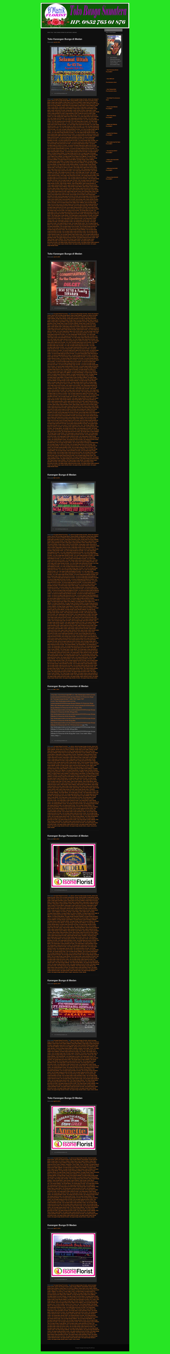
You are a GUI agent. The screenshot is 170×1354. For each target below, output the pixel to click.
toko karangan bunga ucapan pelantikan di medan (68, 450)
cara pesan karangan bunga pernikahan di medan (63, 593)
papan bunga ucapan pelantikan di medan (85, 627)
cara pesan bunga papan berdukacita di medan (63, 577)
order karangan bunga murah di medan (77, 178)
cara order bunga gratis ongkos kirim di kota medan (64, 116)
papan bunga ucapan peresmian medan (62, 787)
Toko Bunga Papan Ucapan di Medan (89, 431)
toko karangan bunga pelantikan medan (61, 228)
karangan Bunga (79, 1291)
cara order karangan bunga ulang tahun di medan (63, 131)
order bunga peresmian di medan (66, 172)
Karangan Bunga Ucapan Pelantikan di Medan (75, 161)
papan (68, 781)
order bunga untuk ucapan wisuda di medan (83, 617)
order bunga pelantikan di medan (82, 614)
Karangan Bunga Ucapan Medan (55, 161)
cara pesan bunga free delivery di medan (85, 134)
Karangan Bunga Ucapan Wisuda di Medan (68, 164)
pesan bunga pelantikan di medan (59, 197)
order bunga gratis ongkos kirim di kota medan (85, 167)
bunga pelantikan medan (71, 113)
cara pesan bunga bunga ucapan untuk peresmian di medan (72, 133)
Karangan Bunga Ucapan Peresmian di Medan (72, 162)
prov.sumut (64, 425)
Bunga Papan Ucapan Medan (58, 321)
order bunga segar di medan (82, 172)
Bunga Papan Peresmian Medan (70, 105)
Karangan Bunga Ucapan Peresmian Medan (64, 776)
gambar (70, 911)
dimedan (60, 368)
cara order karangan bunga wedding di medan (70, 569)
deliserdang (54, 368)
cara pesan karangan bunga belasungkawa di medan (64, 590)
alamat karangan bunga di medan (79, 99)
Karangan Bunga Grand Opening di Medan (82, 1166)
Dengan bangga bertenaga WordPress (85, 1348)
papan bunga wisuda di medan (59, 191)
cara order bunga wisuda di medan (69, 565)
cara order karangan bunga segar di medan (72, 568)
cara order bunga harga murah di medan (88, 116)
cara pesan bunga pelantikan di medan (61, 355)
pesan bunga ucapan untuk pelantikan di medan (63, 199)
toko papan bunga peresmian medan (86, 237)
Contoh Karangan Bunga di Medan (89, 762)
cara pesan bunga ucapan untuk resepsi (68, 585)
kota (74, 779)
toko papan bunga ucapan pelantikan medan (69, 240)
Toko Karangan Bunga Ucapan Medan (87, 662)
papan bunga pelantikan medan (59, 185)
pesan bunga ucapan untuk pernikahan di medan (63, 638)
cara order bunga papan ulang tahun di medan (69, 554)
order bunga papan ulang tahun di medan (61, 170)
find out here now (77, 725)
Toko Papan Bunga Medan (66, 457)
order (80, 779)
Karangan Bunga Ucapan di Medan (85, 159)
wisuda (53, 827)
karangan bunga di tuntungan (88, 153)
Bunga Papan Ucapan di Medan (86, 105)
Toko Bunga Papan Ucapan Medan (60, 215)
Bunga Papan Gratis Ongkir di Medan (76, 538)
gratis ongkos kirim (84, 911)
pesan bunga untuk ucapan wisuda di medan (87, 199)
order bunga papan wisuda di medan (81, 170)
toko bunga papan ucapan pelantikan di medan (80, 215)
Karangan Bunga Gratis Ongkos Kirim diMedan (75, 156)
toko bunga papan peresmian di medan (61, 647)
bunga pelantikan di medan (58, 113)
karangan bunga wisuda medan (55, 612)
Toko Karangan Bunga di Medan (64, 39)
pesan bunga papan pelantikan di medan (68, 633)
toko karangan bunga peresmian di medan (82, 228)
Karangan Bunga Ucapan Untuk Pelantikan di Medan (64, 1174)
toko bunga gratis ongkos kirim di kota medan (87, 209)
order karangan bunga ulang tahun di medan (82, 620)
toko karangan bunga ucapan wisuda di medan (68, 454)
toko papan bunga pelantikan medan (76, 818)
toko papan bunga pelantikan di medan (79, 236)
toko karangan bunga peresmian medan (83, 808)
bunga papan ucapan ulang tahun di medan (62, 325)
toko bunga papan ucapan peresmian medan (58, 652)
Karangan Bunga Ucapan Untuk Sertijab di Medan (81, 1298)
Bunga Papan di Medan (57, 102)
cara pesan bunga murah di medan (68, 352)
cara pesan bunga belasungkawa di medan (84, 574)
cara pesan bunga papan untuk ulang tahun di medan (71, 139)
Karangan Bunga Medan (78, 372)
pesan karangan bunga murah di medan (69, 204)
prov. (59, 425)
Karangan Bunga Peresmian (60, 99)
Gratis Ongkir (89, 765)
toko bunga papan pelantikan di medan (67, 212)
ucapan (88, 826)
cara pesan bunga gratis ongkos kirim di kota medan (76, 350)
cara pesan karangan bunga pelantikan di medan (68, 363)
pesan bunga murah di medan (77, 194)
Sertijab (62, 1304)
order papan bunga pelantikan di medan (82, 182)
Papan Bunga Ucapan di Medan (59, 186)
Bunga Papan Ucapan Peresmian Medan (83, 108)
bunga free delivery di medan (86, 100)
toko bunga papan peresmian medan (74, 213)
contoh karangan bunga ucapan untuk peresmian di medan (62, 764)
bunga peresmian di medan (85, 113)
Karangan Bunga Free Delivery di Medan (57, 155)
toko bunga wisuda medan (78, 223)
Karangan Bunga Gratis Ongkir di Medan (78, 155)
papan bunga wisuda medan (74, 191)
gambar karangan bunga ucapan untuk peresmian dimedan (71, 765)
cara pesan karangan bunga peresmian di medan (82, 148)
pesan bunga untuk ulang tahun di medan (57, 201)
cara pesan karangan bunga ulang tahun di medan (80, 150)
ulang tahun (94, 826)
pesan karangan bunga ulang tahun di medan (62, 643)
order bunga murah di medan (73, 169)
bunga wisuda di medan (63, 115)
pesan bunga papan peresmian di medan (68, 196)
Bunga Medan (50, 317)
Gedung (80, 1048)
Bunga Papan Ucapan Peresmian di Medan (62, 108)
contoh (53, 911)
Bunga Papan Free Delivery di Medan (72, 102)
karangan (67, 368)
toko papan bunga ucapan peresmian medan (69, 242)
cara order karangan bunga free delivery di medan (69, 126)
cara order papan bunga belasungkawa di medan (68, 571)
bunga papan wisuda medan (54, 328)
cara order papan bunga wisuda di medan (84, 132)
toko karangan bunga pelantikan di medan (81, 659)
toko (82, 425)
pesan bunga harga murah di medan (60, 194)
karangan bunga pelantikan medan (79, 158)
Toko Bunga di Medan (88, 425)
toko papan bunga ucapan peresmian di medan (86, 674)
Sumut (94, 791)
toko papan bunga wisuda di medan (81, 244)
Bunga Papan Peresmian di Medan (60, 320)
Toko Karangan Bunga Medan (63, 659)
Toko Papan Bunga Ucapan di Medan (56, 460)
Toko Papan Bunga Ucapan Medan (72, 239)
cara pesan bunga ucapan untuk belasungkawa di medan (65, 584)
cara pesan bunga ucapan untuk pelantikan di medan (72, 356)
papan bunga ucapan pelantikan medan (62, 188)
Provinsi (69, 425)
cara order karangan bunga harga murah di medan (72, 127)
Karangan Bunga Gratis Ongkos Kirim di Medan (84, 371)
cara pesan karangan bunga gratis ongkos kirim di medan (82, 145)
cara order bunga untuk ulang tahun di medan (78, 124)
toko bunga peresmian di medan (81, 221)
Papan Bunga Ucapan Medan (75, 186)
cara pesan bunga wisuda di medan (80, 143)
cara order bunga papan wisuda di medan (72, 120)
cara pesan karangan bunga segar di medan (69, 364)
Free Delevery (60, 1291)
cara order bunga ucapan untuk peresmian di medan (78, 123)
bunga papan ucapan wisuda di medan (75, 110)
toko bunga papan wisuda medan (81, 220)
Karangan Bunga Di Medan (62, 1225)
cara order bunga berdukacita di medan (74, 550)
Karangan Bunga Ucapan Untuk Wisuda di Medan (69, 1175)
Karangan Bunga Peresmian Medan (67, 159)
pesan (55, 791)
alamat (72, 746)
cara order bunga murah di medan (56, 118)
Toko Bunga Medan (57, 428)
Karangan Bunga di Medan (58, 153)
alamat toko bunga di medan (62, 1042)
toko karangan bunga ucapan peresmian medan (74, 232)
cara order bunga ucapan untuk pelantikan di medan (73, 558)
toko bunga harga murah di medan (56, 210)
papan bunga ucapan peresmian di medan (83, 188)
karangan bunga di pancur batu (73, 153)
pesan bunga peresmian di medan (77, 197)
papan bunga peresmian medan (86, 625)
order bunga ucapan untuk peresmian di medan (77, 174)
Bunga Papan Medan (56, 104)
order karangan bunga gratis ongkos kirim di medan (81, 177)
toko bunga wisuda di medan (64, 223)
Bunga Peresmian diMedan (66, 1046)
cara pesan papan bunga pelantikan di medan (67, 366)
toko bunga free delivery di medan (66, 209)
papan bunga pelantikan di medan (84, 624)
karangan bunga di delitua (76, 368)
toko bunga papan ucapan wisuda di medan (72, 218)
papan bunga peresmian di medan (76, 185)
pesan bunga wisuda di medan (76, 201)
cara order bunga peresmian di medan (61, 121)
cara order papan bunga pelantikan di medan (62, 132)
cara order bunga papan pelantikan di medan (76, 118)
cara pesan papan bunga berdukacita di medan (63, 596)
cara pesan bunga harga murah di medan (82, 135)
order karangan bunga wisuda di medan (61, 182)
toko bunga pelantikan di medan (55, 655)
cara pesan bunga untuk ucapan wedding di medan (71, 587)
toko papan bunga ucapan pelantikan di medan (74, 821)
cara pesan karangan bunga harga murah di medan (60, 147)
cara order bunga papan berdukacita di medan (71, 552)
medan (77, 779)
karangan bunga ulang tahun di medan (60, 166)
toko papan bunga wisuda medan (89, 678)
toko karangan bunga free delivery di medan (62, 225)
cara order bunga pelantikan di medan (83, 555)
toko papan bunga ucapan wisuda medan (61, 244)
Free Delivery (85, 764)
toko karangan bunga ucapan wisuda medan (71, 234)
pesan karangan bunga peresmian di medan (62, 205)
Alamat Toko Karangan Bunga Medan (60, 100)
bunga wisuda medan (74, 115)
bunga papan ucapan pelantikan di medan (69, 107)
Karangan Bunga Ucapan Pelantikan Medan (58, 608)
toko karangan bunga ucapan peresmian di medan (69, 452)
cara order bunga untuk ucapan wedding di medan (81, 561)
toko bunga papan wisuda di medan (64, 220)
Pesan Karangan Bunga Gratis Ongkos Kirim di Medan (70, 202)
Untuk (48, 827)
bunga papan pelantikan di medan (70, 104)
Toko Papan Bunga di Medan (90, 668)
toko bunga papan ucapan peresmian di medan (76, 217)
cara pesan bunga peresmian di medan (68, 140)
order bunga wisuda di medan (88, 175)
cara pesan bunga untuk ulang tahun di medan (59, 143)
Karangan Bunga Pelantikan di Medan (60, 158)
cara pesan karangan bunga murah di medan (85, 147)
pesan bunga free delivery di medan (67, 193)
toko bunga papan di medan (87, 210)
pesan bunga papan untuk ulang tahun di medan (63, 635)
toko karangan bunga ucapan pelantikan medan (74, 231)
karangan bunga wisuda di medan (79, 166)
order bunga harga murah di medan (56, 169)
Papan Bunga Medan (77, 183)
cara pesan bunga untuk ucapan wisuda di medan (84, 142)
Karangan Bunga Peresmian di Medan (60, 604)
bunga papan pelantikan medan (87, 104)
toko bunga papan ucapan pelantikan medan (62, 651)
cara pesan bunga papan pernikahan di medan (82, 579)
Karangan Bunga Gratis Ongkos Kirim (87, 1293)
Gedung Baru (69, 1164)
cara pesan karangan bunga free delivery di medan (64, 360)
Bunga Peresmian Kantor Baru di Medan (84, 1046)
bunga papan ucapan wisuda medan (80, 546)
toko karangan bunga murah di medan (69, 226)
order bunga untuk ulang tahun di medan (70, 175)
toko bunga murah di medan (72, 210)
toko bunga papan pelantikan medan (87, 212)
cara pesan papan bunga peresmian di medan (76, 151)
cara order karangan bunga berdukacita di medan (72, 566)
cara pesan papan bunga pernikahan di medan (82, 598)
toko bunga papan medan (57, 646)
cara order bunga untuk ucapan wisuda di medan (59, 339)
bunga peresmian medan (57, 329)
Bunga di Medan (75, 100)
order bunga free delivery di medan (64, 167)
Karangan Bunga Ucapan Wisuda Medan (57, 778)
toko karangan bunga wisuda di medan (65, 455)
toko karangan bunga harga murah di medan (85, 225)
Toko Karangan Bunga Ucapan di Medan (76, 229)
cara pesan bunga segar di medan (86, 140)
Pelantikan (92, 789)
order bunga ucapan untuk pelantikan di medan (85, 616)
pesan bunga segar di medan (69, 636)
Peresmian (50, 791)
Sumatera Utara (76, 425)
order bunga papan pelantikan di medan (73, 612)
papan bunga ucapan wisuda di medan (74, 190)
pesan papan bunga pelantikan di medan (77, 207)
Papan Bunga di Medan (65, 183)
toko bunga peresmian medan (90, 439)
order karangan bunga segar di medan (67, 180)
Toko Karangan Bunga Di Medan (64, 1098)
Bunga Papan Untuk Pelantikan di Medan (81, 1045)
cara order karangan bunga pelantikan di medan (68, 129)
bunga (72, 315)
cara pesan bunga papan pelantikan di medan (71, 137)
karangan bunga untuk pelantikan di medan (78, 1299)
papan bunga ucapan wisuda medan (90, 630)
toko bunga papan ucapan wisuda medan (77, 946)
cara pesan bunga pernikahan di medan (71, 582)
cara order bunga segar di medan (79, 121)
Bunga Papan (92, 1286)
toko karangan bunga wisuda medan (60, 236)
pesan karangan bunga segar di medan (84, 205)
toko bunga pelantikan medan (65, 221)
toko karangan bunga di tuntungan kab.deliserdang (85, 442)
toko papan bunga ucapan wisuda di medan (81, 676)
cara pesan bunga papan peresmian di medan (62, 353)
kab (64, 368)
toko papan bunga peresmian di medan (66, 237)
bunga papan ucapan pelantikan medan (75, 542)
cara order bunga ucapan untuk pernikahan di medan (78, 560)
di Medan (57, 911)
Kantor (91, 1048)
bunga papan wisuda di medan (80, 112)
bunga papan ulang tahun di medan (64, 112)
